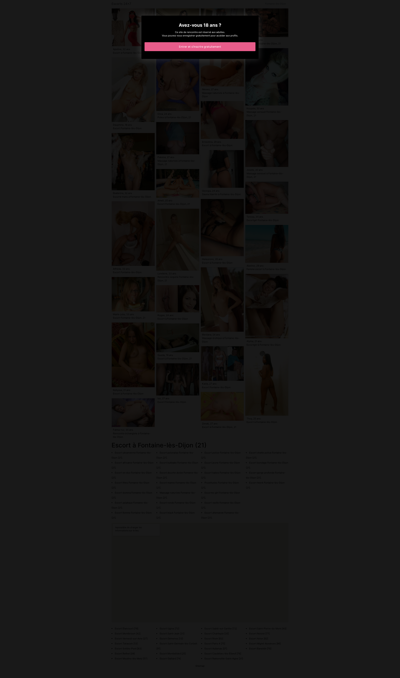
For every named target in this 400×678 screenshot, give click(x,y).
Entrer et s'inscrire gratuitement (200, 46)
